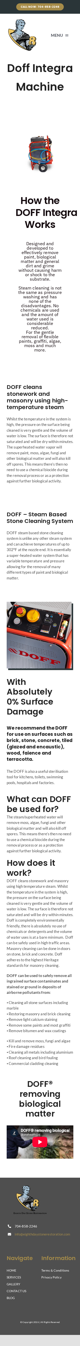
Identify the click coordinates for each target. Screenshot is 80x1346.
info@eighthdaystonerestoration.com (42, 1234)
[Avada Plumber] (23, 21)
